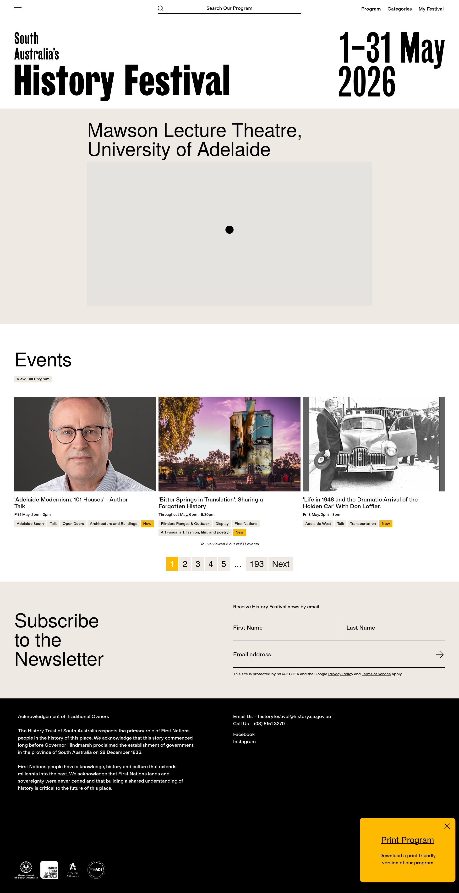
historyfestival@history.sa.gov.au (294, 716)
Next (281, 563)
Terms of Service (376, 674)
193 (257, 563)
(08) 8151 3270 (269, 723)
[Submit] (161, 7)
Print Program (407, 839)
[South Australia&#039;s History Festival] (122, 66)
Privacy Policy (340, 674)
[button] (229, 230)
